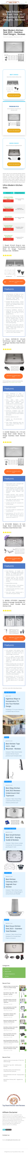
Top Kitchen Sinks (17, 1151)
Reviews (7, 737)
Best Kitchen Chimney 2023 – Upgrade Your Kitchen (13, 1080)
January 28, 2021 (9, 740)
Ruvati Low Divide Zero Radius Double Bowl (8, 198)
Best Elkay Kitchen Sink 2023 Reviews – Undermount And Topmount (12, 1070)
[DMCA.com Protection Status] (6, 1130)
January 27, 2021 (9, 923)
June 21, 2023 (8, 696)
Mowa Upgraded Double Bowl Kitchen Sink (8, 236)
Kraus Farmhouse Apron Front (8, 207)
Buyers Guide (8, 781)
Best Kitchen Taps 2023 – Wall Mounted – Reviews (13, 746)
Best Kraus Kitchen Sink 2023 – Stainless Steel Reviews (14, 928)
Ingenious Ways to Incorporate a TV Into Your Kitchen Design (14, 1061)
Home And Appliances (10, 692)
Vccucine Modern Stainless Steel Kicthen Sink (8, 226)
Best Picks (7, 969)
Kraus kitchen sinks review (15, 382)
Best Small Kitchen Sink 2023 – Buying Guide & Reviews (13, 837)
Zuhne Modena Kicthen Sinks (8, 217)
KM (11, 37)
